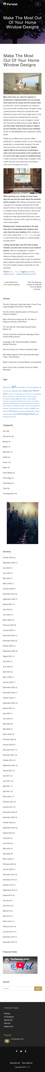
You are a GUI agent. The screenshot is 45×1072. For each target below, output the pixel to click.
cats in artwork (23, 396)
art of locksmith (26, 394)
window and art (9, 274)
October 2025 (8, 557)
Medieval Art (8, 1026)
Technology (7, 478)
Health (5, 457)
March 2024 (7, 620)
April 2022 (6, 729)
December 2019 (9, 874)
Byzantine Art (15, 1063)
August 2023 (7, 656)
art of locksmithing (36, 394)
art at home (30, 271)
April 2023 (6, 672)
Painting (12, 411)
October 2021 (8, 760)
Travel (5, 488)
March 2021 (7, 796)
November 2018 (9, 942)
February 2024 (8, 625)
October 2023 (8, 646)
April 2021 (6, 791)
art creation (24, 390)
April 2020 (6, 853)
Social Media (7, 473)
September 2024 (9, 599)
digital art (18, 398)
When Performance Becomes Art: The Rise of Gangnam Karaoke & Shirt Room (19, 320)
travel (32, 413)
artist (5, 393)
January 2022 (8, 744)
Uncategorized (8, 493)
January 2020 (8, 869)
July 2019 (6, 900)
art (14, 386)
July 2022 (6, 713)
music (32, 408)
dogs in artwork (27, 399)
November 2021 (9, 755)
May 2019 (6, 911)
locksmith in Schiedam (13, 406)
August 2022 (7, 708)
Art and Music (21, 387)
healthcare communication (10, 401)
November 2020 (9, 817)
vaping (5, 416)
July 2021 (6, 776)
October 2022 (8, 698)
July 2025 (6, 568)
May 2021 (6, 786)
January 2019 (8, 931)
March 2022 (7, 734)
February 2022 (8, 739)
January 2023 (8, 682)
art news (10, 394)
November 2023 (9, 640)
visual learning (12, 417)
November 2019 (9, 879)
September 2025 (9, 562)
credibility (12, 399)
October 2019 (8, 885)
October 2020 (8, 822)
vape (37, 414)
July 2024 (6, 609)
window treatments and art (26, 274)
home (20, 401)
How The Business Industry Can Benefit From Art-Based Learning (34, 285)
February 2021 (8, 802)
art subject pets (10, 396)
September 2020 (9, 827)
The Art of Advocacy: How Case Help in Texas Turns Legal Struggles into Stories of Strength (22, 305)
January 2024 (8, 630)
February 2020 (8, 864)
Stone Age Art (27, 1063)
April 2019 (6, 916)
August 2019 (7, 895)
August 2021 (7, 770)
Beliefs (5, 447)
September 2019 (9, 890)
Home (17, 271)
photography (29, 411)
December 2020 (9, 812)
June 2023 (7, 666)
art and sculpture (33, 387)
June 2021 (7, 781)
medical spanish (13, 408)
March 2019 (7, 921)
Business (6, 452)
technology (23, 413)
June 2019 (7, 905)
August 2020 (7, 833)
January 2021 (8, 807)
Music (5, 467)
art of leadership (17, 394)
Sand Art (7, 1023)
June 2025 (7, 573)
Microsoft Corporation (24, 408)
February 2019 (8, 926)
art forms (34, 390)
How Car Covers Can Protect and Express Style (20, 349)
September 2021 (9, 765)
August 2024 (7, 604)
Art (12, 271)
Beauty (5, 441)
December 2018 (9, 937)
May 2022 (6, 724)
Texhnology (7, 483)
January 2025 (8, 588)
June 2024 (7, 614)
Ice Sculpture (9, 1017)
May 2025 (6, 578)
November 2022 (9, 692)
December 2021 (9, 750)
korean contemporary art (12, 403)
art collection (13, 391)
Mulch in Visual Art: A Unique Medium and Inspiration (22, 362)
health (34, 398)
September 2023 (9, 651)
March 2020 (7, 859)
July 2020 (6, 838)
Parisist (28, 1067)
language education (26, 403)
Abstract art (7, 387)
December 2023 (9, 635)
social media (12, 414)
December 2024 (9, 594)
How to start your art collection (30, 401)
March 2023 (7, 677)
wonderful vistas (27, 235)
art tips (17, 396)
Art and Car (7, 436)
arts (4, 396)
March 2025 (7, 583)
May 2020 (6, 848)
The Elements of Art (17, 1039)
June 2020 (7, 843)
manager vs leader (24, 406)
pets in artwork (20, 411)
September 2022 (9, 703)
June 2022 (7, 718)
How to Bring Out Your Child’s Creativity (11, 283)
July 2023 (6, 661)
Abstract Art (8, 1020)
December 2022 (9, 687)
